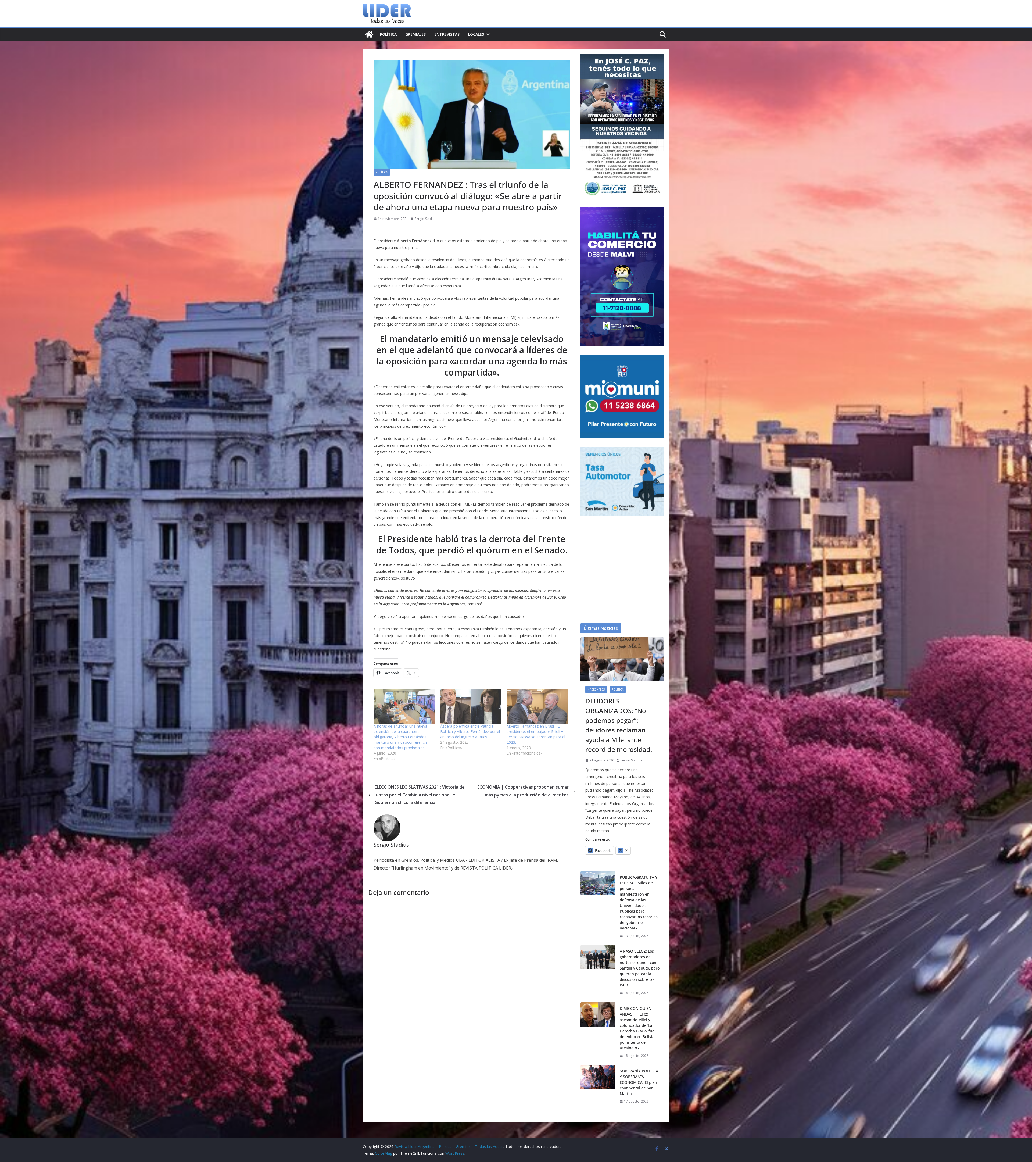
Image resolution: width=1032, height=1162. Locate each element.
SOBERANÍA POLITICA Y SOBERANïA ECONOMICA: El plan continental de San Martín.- (639, 1082)
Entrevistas (447, 34)
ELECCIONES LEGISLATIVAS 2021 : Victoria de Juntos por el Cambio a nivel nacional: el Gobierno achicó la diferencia (420, 795)
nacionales (596, 689)
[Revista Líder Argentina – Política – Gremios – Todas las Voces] (369, 34)
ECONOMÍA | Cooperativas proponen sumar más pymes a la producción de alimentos (523, 791)
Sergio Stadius (425, 218)
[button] (487, 34)
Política (388, 34)
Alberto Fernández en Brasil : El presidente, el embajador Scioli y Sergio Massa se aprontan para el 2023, (536, 734)
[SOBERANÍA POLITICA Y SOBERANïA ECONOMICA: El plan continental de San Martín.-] (597, 1086)
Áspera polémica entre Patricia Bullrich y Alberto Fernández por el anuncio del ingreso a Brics (470, 731)
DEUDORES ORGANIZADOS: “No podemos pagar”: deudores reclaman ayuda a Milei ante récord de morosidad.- (619, 725)
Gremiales (415, 34)
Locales (476, 34)
